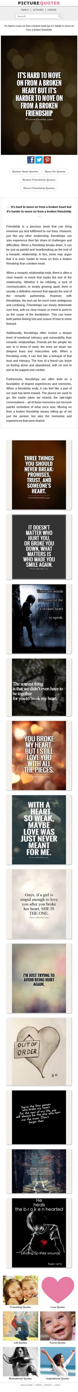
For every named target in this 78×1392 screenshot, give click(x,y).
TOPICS (25, 10)
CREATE (52, 10)
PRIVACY (48, 1385)
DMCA (57, 1385)
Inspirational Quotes (57, 1378)
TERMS (38, 1385)
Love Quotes (58, 1307)
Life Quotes (20, 1342)
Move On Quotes (55, 171)
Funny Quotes (57, 1342)
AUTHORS (38, 10)
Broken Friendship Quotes (38, 179)
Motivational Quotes (20, 1378)
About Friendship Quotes (39, 188)
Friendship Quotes (20, 1307)
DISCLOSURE (27, 1385)
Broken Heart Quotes (25, 171)
